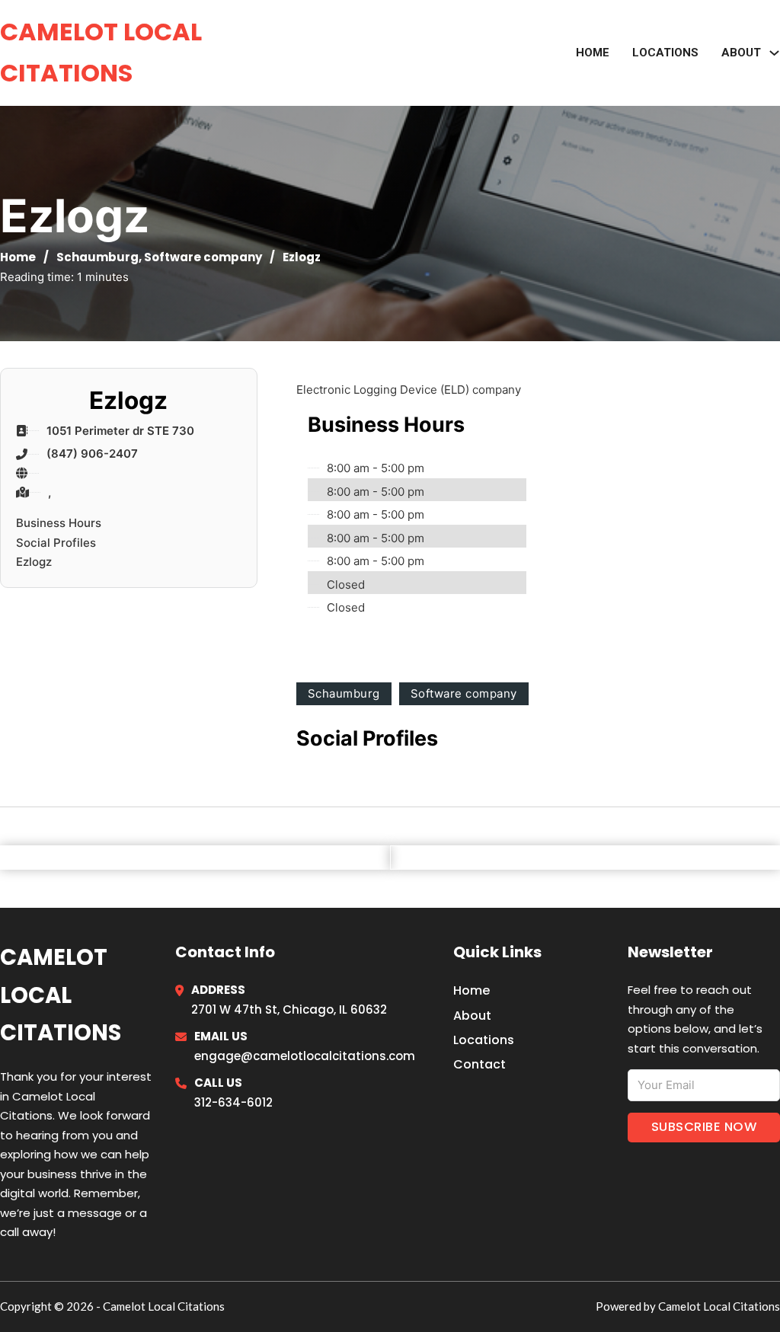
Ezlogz (34, 561)
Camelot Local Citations (101, 52)
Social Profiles (56, 542)
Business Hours (58, 523)
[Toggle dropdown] (774, 53)
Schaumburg (97, 257)
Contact (479, 1064)
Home (592, 52)
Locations (665, 52)
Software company (203, 257)
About (472, 1015)
